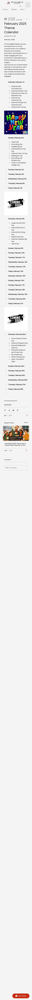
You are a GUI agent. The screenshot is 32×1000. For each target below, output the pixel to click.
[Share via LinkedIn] (13, 410)
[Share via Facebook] (5, 410)
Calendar (14, 400)
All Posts (5, 9)
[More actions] (27, 19)
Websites (14, 9)
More (22, 9)
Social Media (7, 404)
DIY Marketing (8, 400)
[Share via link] (17, 410)
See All (26, 422)
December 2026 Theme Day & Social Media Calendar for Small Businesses (16, 444)
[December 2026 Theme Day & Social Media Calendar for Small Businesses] (16, 433)
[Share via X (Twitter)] (9, 410)
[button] (16, 82)
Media (17, 3)
